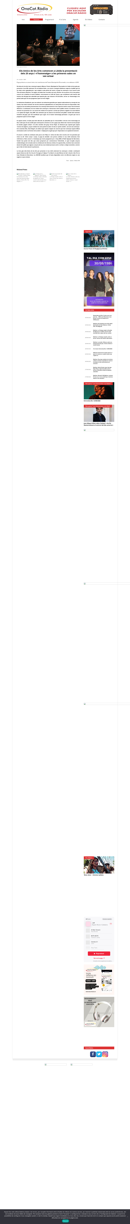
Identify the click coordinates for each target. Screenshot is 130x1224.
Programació (49, 19)
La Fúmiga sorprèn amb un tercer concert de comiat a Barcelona (56, 178)
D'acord (65, 1221)
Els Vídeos (88, 19)
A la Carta (62, 19)
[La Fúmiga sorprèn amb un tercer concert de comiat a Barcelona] (56, 175)
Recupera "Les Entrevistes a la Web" (97, 406)
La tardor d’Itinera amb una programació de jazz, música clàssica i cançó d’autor (73, 179)
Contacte (102, 19)
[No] (127, 1217)
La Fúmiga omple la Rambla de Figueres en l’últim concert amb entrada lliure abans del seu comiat (40, 179)
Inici (23, 19)
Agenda (75, 19)
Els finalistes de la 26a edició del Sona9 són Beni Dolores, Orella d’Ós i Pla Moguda (23, 179)
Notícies (36, 19)
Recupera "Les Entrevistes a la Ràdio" (98, 384)
